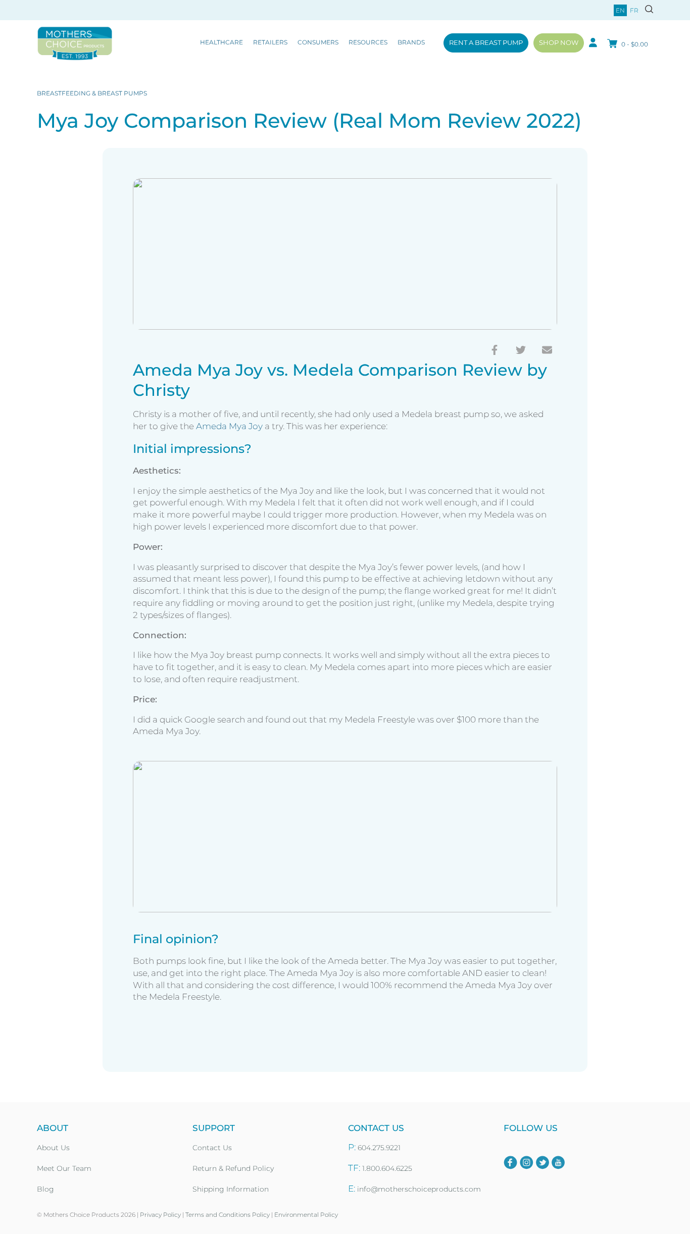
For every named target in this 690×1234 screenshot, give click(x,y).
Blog (45, 1189)
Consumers (318, 42)
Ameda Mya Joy (229, 426)
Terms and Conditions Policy (227, 1214)
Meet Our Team (64, 1168)
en (620, 10)
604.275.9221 (379, 1147)
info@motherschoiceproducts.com (419, 1189)
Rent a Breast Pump (486, 42)
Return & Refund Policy (233, 1168)
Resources (368, 42)
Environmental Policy (306, 1214)
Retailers (270, 42)
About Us (53, 1147)
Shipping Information (230, 1189)
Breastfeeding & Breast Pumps (92, 93)
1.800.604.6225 (387, 1168)
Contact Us (212, 1147)
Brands (411, 42)
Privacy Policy (160, 1214)
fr (634, 10)
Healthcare (221, 42)
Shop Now (558, 42)
